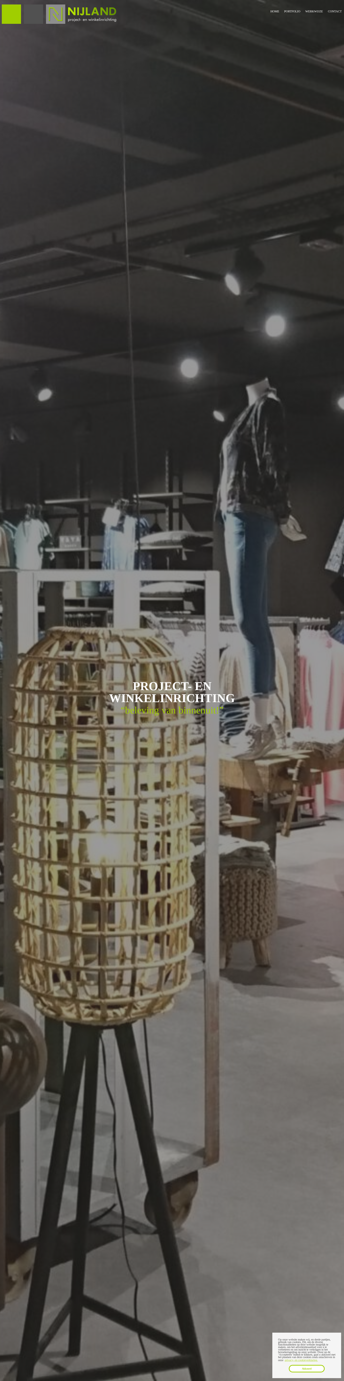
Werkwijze (314, 11)
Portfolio (292, 11)
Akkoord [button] (307, 1368)
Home (274, 11)
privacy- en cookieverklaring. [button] (301, 1360)
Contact (335, 11)
